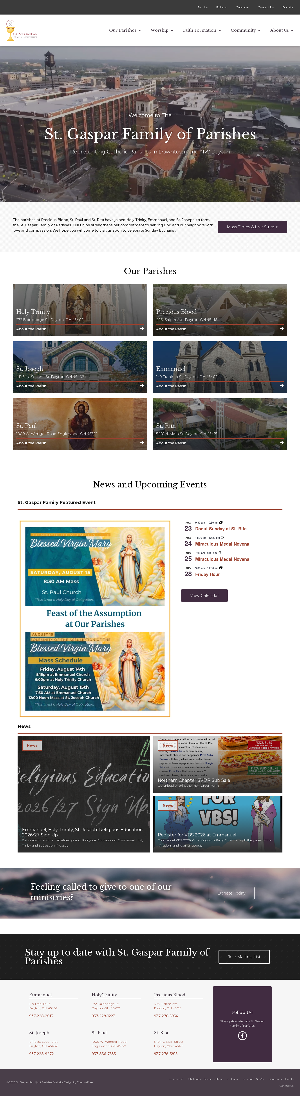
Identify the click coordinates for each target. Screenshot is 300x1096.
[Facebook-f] (242, 1035)
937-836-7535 (104, 1054)
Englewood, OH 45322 (109, 1046)
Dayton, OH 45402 (43, 1008)
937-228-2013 (41, 1016)
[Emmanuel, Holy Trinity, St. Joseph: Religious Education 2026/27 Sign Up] (84, 794)
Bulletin (221, 7)
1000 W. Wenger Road (109, 1042)
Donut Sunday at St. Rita (221, 528)
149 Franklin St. (40, 1004)
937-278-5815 (165, 1054)
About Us (279, 30)
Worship (159, 30)
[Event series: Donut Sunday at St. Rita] (220, 522)
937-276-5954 (166, 1016)
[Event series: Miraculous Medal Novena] (222, 537)
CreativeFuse (85, 1082)
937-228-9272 (41, 1054)
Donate (287, 7)
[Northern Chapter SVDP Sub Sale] (217, 764)
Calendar (242, 7)
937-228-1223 (103, 1016)
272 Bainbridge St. (105, 1004)
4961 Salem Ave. (166, 1004)
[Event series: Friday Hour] (220, 568)
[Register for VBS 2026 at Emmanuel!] (217, 824)
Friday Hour (207, 574)
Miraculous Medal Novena (222, 544)
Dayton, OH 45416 (167, 1008)
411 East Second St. (43, 1042)
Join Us (203, 7)
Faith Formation (199, 30)
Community (243, 30)
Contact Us (266, 7)
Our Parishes (122, 30)
